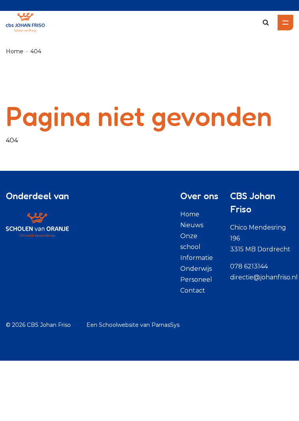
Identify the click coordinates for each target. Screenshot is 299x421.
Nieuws (191, 225)
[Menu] (285, 22)
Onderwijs (196, 268)
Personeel (196, 279)
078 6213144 (249, 266)
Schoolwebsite (119, 324)
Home (14, 51)
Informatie (196, 257)
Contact (192, 290)
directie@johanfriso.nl (264, 277)
